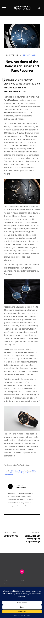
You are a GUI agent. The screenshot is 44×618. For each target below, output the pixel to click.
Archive (15, 509)
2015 (33, 471)
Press (22, 580)
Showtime (7, 584)
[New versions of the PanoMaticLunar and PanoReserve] (22, 36)
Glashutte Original (19, 473)
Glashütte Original (13, 55)
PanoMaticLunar (33, 473)
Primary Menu (4, 8)
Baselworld (8, 473)
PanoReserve (8, 475)
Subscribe (23, 584)
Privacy (6, 580)
